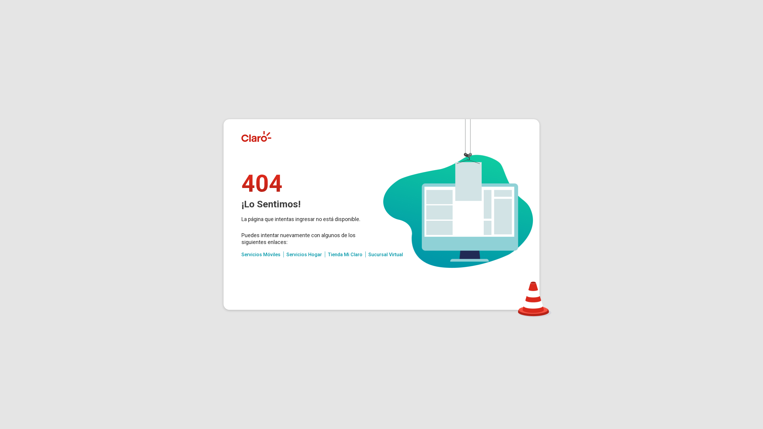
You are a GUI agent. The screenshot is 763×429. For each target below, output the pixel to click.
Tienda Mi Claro (345, 254)
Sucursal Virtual (385, 254)
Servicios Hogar (304, 254)
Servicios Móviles (260, 254)
